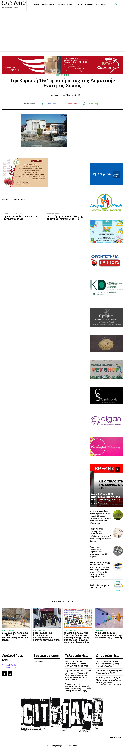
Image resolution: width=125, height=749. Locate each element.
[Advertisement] (62, 28)
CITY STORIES (62, 75)
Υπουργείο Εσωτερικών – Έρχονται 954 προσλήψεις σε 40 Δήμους (98, 552)
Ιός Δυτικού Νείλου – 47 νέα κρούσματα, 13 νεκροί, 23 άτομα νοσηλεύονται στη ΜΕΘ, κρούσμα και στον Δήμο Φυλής (100, 517)
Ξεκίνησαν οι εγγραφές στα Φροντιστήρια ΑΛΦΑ (109, 672)
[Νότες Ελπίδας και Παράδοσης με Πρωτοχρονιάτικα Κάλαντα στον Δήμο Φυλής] (47, 617)
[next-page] (117, 469)
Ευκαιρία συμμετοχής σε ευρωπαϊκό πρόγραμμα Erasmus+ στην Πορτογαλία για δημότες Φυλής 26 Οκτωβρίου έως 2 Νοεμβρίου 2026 (100, 569)
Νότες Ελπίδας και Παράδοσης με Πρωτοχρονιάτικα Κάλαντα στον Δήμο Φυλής (47, 636)
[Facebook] (4, 673)
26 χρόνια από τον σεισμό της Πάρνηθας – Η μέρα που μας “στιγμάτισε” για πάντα (15, 636)
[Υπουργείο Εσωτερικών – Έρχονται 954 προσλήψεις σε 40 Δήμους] (118, 551)
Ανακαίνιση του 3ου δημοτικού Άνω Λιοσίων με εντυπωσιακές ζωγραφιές (109, 635)
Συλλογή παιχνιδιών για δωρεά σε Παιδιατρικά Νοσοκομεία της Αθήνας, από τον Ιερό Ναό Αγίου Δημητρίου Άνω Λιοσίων (77, 638)
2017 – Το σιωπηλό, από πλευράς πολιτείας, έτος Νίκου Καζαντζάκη (107, 664)
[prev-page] (112, 469)
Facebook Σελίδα (9, 665)
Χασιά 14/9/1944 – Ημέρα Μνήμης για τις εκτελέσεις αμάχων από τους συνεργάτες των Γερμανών (108, 681)
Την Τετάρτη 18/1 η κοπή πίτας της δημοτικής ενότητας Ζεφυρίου (65, 217)
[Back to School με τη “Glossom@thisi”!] (118, 586)
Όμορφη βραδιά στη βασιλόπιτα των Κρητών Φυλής (20, 217)
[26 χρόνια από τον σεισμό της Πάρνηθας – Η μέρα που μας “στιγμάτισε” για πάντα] (16, 617)
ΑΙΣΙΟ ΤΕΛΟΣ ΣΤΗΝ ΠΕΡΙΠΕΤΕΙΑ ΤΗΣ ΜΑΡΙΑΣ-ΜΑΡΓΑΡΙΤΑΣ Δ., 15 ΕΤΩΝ (106, 496)
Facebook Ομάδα (9, 668)
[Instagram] (10, 673)
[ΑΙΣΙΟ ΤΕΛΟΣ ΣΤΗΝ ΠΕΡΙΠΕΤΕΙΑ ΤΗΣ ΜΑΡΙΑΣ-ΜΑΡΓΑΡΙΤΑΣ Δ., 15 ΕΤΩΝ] (106, 485)
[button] (116, 4)
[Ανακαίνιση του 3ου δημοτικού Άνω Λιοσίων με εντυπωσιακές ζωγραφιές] (109, 618)
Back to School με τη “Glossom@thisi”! (99, 586)
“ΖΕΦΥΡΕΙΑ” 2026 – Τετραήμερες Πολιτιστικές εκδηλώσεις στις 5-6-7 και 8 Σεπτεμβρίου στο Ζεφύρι (100, 535)
